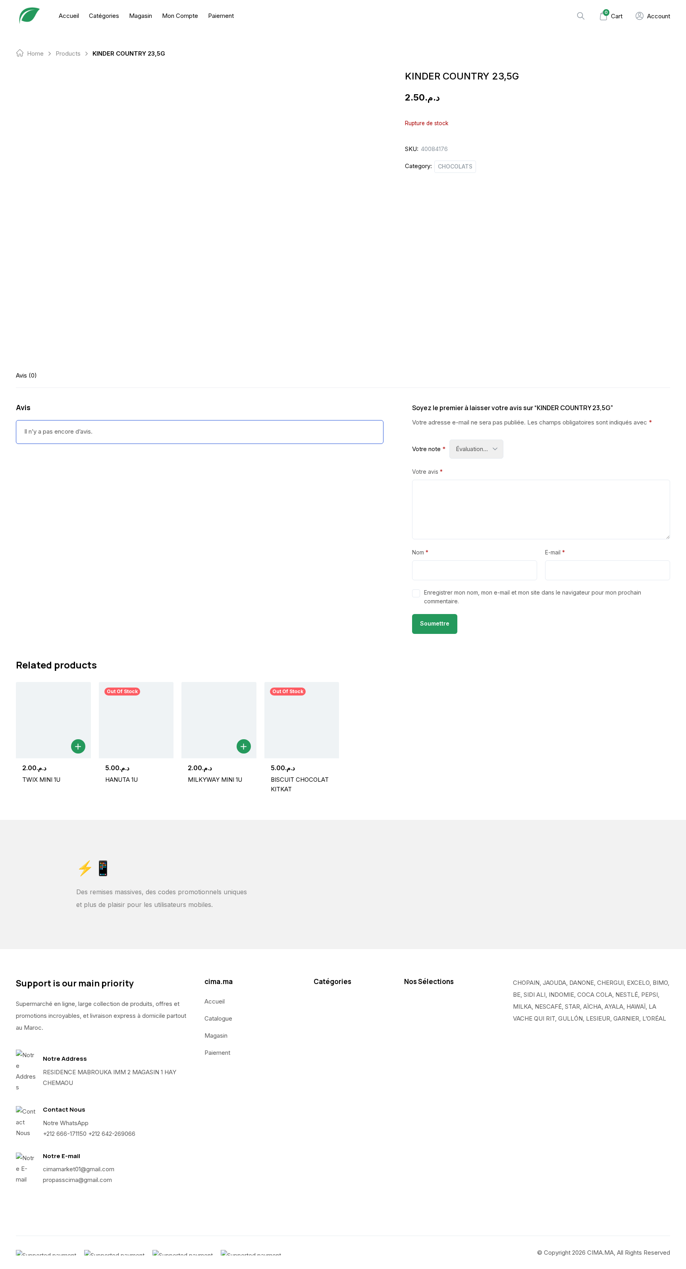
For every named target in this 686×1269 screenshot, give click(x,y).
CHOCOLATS (455, 166)
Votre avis (427, 471)
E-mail (555, 552)
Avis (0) (26, 375)
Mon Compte (180, 15)
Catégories (104, 15)
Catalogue (218, 1018)
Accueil (69, 15)
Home (35, 53)
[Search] (580, 16)
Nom (420, 552)
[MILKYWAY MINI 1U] (218, 720)
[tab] (26, 375)
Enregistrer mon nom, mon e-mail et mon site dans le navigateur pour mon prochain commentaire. (532, 596)
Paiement (221, 15)
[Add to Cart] (78, 746)
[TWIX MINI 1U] (53, 720)
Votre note (428, 449)
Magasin (140, 15)
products (68, 53)
